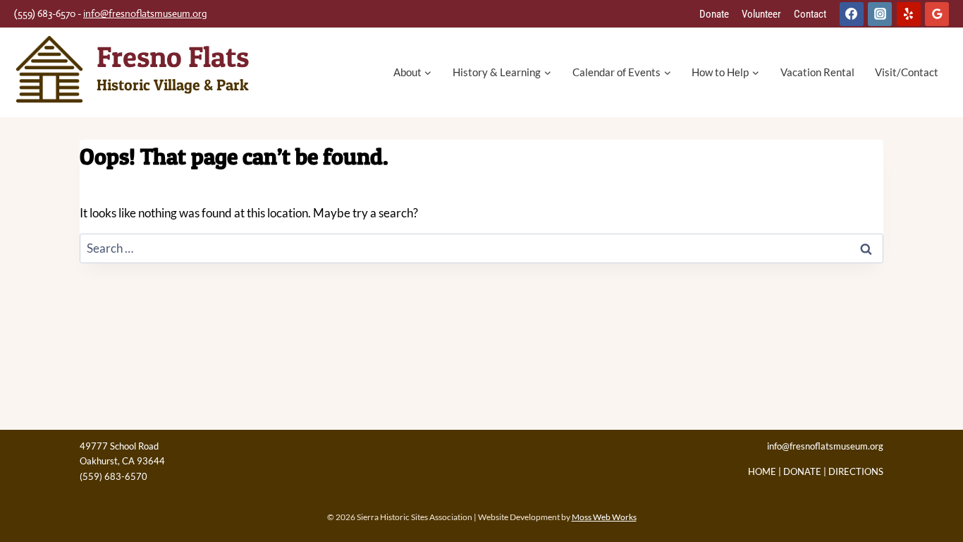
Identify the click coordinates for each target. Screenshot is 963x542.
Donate (714, 14)
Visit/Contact (906, 72)
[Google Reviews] (937, 14)
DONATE (802, 471)
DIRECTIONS (855, 471)
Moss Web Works (604, 517)
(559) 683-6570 (113, 476)
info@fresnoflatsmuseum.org (145, 13)
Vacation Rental (817, 72)
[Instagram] (880, 14)
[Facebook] (852, 14)
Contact (810, 14)
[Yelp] (909, 14)
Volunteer (761, 14)
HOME (762, 471)
